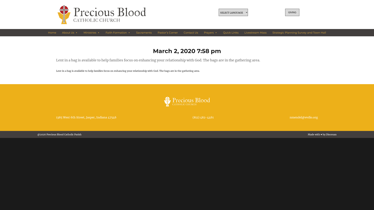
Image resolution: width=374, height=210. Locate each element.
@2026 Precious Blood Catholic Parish (59, 134)
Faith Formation (116, 32)
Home (52, 32)
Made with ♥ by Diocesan (322, 134)
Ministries (90, 32)
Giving (292, 12)
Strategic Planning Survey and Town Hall (299, 32)
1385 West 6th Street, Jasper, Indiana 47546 (86, 117)
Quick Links (231, 32)
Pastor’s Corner (168, 32)
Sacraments (144, 32)
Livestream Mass (255, 32)
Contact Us (191, 32)
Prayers (209, 32)
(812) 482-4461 (203, 117)
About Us (68, 32)
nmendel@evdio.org (304, 117)
